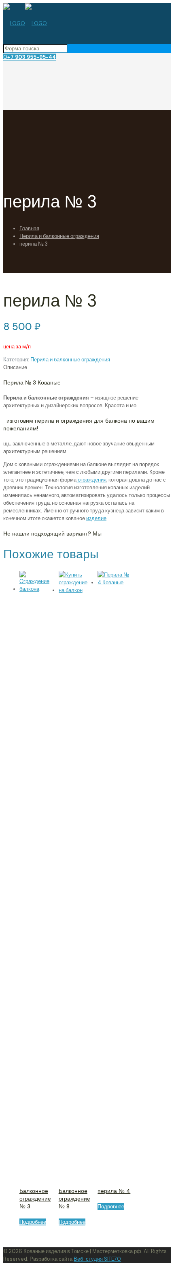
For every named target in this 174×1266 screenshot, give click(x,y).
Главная (29, 228)
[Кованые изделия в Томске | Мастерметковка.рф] (25, 23)
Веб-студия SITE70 (97, 1258)
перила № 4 (114, 1191)
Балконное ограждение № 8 (74, 1198)
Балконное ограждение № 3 (35, 1198)
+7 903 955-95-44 (31, 57)
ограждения (91, 479)
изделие (96, 518)
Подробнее (32, 1221)
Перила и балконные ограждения (59, 236)
